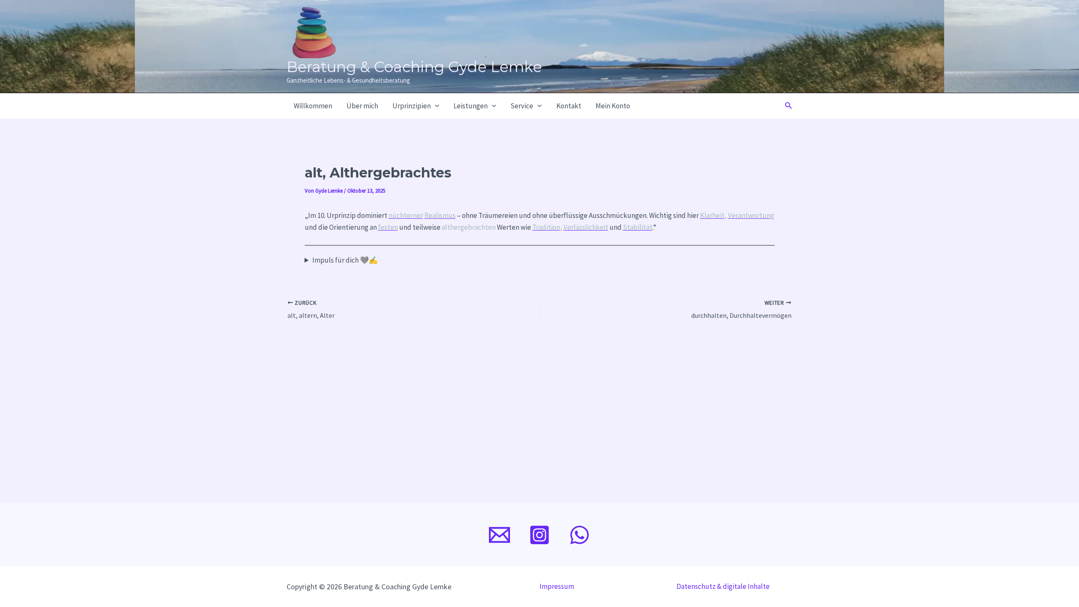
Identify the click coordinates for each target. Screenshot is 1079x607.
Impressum (557, 586)
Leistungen (471, 105)
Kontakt (568, 105)
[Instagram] (539, 534)
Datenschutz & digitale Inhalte (723, 586)
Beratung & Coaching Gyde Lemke (414, 67)
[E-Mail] (499, 534)
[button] (435, 105)
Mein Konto (613, 105)
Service (521, 105)
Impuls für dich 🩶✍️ (345, 260)
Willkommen (313, 105)
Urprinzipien (411, 105)
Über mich (362, 105)
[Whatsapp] (579, 534)
